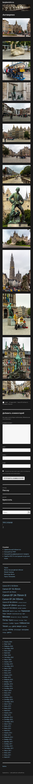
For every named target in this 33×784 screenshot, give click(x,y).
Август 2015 (7, 668)
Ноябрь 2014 (8, 686)
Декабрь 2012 (8, 717)
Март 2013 (7, 715)
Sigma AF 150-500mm (10, 608)
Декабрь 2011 (8, 741)
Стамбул (11, 623)
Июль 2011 (7, 753)
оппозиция (17, 630)
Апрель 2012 (8, 733)
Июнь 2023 (7, 651)
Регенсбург (21, 620)
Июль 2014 (7, 693)
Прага (11, 620)
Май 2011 (7, 757)
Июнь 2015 (7, 673)
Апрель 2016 (8, 662)
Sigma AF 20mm (10, 605)
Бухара (15, 611)
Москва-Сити (14, 617)
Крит (24, 613)
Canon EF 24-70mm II (23, 402)
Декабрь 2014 (8, 684)
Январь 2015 (8, 682)
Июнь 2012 (7, 728)
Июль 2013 (7, 706)
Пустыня (16, 620)
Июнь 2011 (7, 755)
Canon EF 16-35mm (11, 589)
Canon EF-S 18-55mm (10, 586)
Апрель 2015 (8, 675)
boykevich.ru (8, 2)
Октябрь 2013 (8, 699)
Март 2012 (7, 735)
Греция (9, 614)
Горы (4, 614)
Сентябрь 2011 (8, 748)
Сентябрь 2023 (8, 648)
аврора (10, 626)
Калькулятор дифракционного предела (16, 554)
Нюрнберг (25, 617)
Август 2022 (7, 659)
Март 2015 (7, 677)
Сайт (4, 463)
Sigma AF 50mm (21, 605)
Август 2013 (7, 704)
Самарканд (5, 623)
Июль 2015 (7, 670)
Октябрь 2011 (8, 746)
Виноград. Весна (9, 574)
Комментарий (8, 423)
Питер (5, 620)
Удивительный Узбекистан (12, 549)
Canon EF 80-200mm (10, 602)
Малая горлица (9, 572)
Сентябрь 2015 (8, 666)
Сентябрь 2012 (8, 722)
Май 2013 (7, 710)
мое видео (5, 629)
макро (19, 626)
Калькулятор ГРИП (10, 552)
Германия (25, 611)
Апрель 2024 (8, 642)
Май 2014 (7, 695)
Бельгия (10, 404)
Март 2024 (7, 644)
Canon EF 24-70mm (9, 592)
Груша (6, 567)
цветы (9, 632)
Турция (16, 623)
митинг (24, 626)
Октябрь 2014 (8, 688)
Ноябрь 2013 (8, 697)
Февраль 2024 (8, 646)
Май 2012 (7, 730)
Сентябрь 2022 (8, 657)
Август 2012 (7, 724)
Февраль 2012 (8, 737)
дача (14, 626)
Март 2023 (7, 655)
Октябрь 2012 (8, 719)
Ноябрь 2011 (8, 744)
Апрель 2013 (8, 713)
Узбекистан (24, 623)
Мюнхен (19, 617)
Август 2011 (7, 750)
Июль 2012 (7, 726)
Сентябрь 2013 (8, 702)
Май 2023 (7, 653)
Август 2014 (7, 690)
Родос (25, 620)
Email (5, 455)
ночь (10, 629)
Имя (4, 447)
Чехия (5, 626)
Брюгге (12, 611)
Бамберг (24, 608)
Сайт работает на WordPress (17, 772)
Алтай (19, 608)
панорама (25, 630)
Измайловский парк (17, 613)
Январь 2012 (8, 739)
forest (6, 402)
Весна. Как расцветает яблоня (13, 570)
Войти (4, 766)
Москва (6, 616)
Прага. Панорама (9, 576)
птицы (4, 632)
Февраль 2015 (8, 679)
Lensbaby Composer (22, 602)
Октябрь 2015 (8, 664)
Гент (19, 611)
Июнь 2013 (7, 708)
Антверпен (5, 404)
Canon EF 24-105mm (13, 599)
